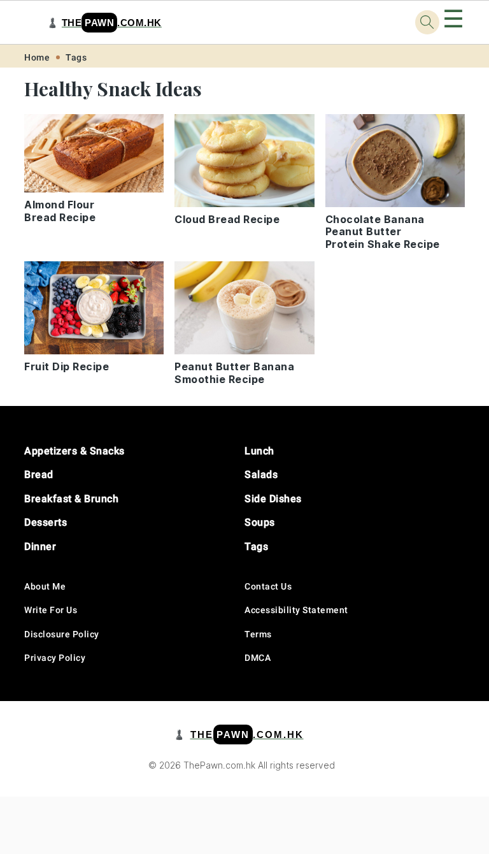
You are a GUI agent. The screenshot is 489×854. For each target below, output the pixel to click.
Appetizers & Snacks (74, 451)
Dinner (40, 546)
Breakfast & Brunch (71, 499)
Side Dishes (273, 499)
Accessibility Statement (296, 610)
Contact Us (268, 586)
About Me (45, 586)
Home (37, 57)
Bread (38, 474)
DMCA (257, 658)
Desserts (45, 522)
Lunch (259, 451)
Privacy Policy (54, 658)
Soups (259, 522)
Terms (258, 634)
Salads (261, 474)
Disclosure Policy (61, 634)
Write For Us (50, 610)
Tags (76, 57)
